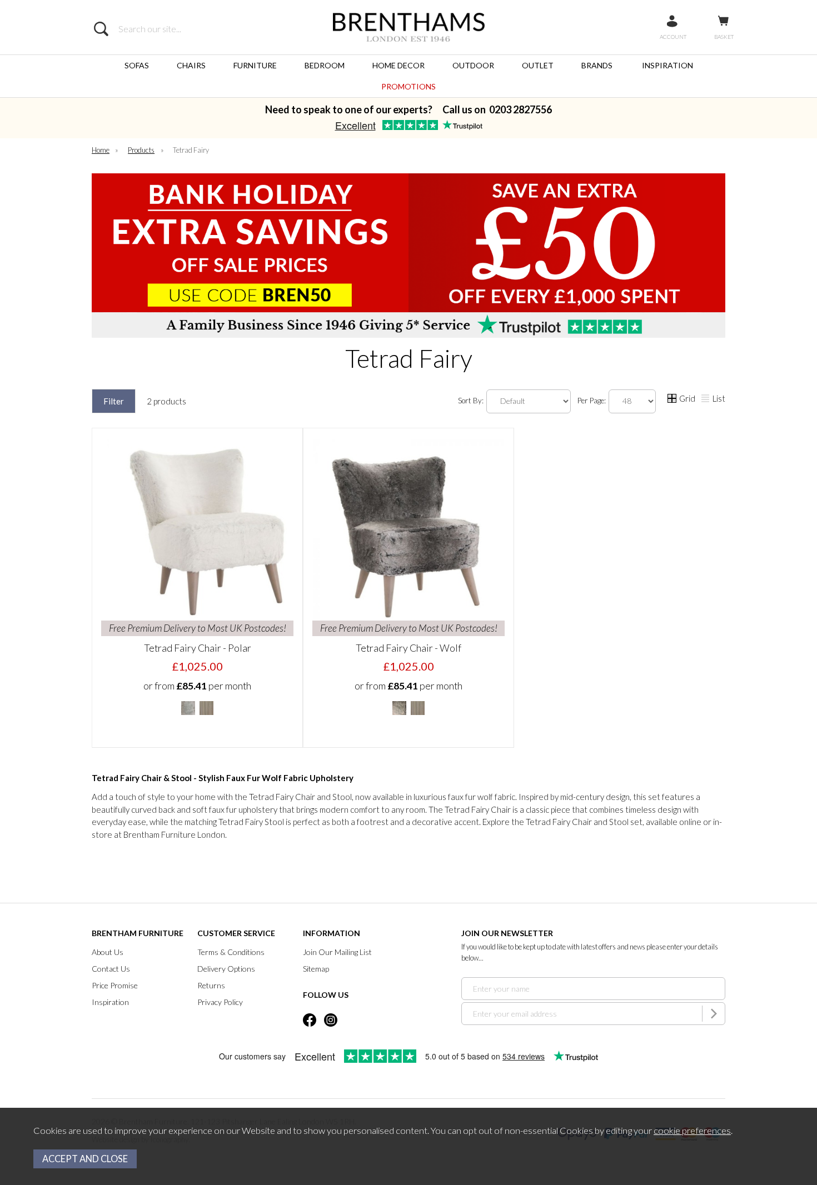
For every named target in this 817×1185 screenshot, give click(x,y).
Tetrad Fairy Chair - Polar (197, 648)
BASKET (724, 36)
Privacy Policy (220, 1002)
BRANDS (596, 65)
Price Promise (115, 985)
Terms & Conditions (231, 952)
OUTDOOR (473, 65)
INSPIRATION (667, 65)
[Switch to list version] (706, 399)
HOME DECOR (398, 65)
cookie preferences (692, 1130)
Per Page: (592, 400)
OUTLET (538, 65)
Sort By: (471, 400)
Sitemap (316, 968)
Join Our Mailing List (337, 952)
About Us (107, 952)
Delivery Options (226, 968)
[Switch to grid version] (672, 399)
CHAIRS (191, 65)
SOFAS (136, 65)
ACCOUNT (673, 36)
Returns (211, 985)
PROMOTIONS (408, 86)
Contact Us (111, 968)
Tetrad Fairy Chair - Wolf (408, 648)
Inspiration (110, 1002)
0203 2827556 (520, 109)
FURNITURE (255, 65)
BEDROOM (325, 65)
